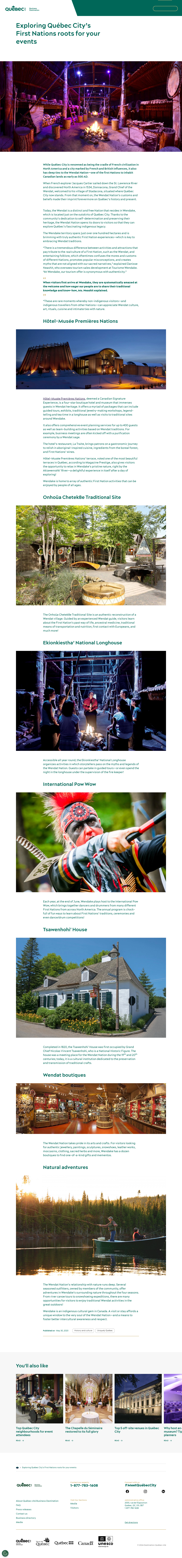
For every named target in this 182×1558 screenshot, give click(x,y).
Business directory (26, 1518)
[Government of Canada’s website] (85, 1543)
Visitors (74, 1507)
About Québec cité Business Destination (37, 1501)
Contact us (143, 8)
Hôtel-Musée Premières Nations (64, 398)
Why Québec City (90, 8)
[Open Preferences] (5, 1553)
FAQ (18, 1505)
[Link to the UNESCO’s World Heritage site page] (105, 1541)
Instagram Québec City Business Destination (145, 1491)
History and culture (83, 1330)
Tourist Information (165, 2)
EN (176, 2)
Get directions (131, 1522)
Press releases (23, 1509)
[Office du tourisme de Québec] (23, 1541)
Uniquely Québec (105, 1330)
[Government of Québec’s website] (64, 1543)
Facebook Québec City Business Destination (127, 1491)
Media (19, 1522)
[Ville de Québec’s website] (43, 1541)
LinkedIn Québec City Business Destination (163, 1491)
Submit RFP (128, 8)
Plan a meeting (111, 8)
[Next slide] (175, 1399)
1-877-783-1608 (84, 1485)
